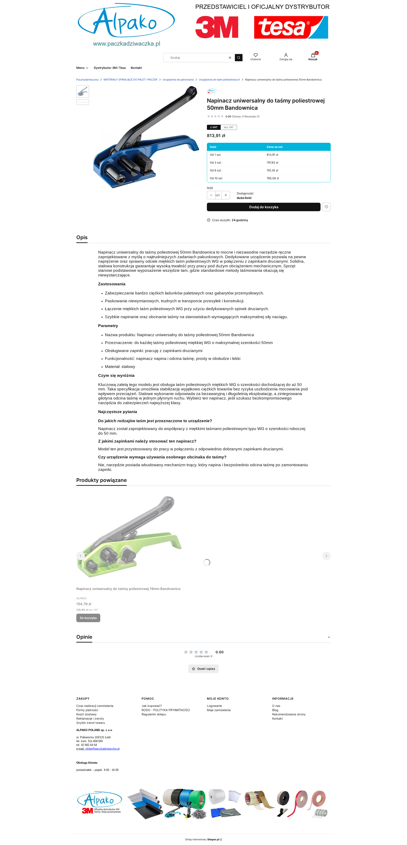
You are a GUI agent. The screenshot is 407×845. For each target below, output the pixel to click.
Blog (275, 710)
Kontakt (277, 718)
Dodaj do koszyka (263, 207)
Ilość (210, 188)
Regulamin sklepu (154, 714)
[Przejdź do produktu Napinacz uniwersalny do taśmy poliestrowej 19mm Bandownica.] (129, 537)
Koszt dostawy (86, 714)
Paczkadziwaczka (87, 79)
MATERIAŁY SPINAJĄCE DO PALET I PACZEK (131, 79)
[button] (239, 57)
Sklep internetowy (202, 839)
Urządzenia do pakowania (178, 79)
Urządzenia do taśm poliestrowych (219, 79)
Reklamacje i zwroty (90, 718)
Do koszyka (88, 618)
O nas (276, 706)
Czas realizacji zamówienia (94, 706)
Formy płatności (87, 710)
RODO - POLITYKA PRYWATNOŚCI (166, 710)
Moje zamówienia (219, 710)
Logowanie (214, 706)
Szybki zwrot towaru (90, 722)
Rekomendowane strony (289, 714)
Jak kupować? (152, 706)
